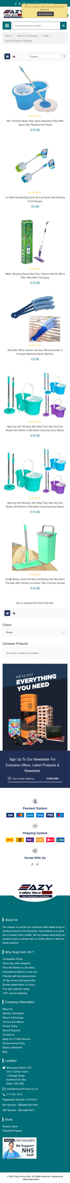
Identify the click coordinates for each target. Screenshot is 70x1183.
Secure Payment (11, 1030)
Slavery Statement (12, 1047)
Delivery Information (13, 1013)
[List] (14, 56)
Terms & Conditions (13, 1021)
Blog (5, 1051)
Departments (7, 26)
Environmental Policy (14, 1043)
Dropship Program (12, 1130)
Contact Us (8, 1034)
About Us (7, 1009)
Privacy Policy (10, 1026)
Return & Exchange (13, 1017)
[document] (44, 11)
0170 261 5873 (14, 1094)
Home (8, 35)
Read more (44, 9)
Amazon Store (10, 1126)
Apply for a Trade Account (16, 1039)
